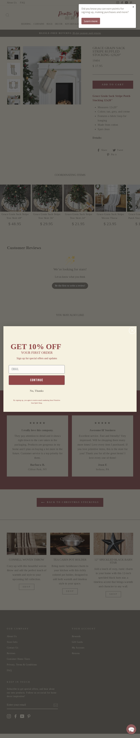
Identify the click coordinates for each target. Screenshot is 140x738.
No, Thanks (37, 390)
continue (36, 380)
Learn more (90, 21)
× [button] (133, 7)
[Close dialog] (132, 331)
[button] (131, 729)
